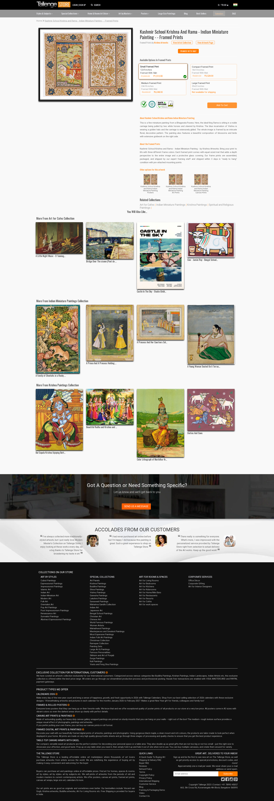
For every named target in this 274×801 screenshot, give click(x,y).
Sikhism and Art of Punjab (102, 655)
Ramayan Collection (99, 643)
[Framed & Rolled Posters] (68, 705)
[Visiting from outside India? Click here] (107, 672)
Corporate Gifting (196, 583)
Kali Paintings (96, 661)
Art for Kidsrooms (147, 589)
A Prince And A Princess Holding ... (101, 363)
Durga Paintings (97, 658)
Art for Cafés (145, 601)
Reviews (143, 766)
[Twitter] (223, 780)
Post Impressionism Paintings (55, 610)
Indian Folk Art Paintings (101, 637)
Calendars (219, 13)
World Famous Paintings (101, 622)
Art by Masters (125, 13)
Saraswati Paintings (99, 601)
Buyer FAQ (144, 763)
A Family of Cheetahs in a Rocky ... (51, 375)
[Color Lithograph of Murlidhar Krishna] (160, 423)
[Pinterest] (236, 780)
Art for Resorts (146, 598)
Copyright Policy (146, 775)
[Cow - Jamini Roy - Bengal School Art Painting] (211, 240)
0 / (222, 4)
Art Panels (95, 580)
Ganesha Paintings (98, 595)
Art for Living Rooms (149, 580)
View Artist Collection (182, 42)
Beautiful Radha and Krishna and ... (101, 427)
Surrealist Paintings (50, 616)
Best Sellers (201, 13)
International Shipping (149, 781)
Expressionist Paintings (51, 583)
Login (74, 4)
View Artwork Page (205, 42)
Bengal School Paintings (101, 613)
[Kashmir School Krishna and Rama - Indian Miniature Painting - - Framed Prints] (86, 64)
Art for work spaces (148, 604)
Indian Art (45, 592)
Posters (144, 13)
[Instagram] (231, 780)
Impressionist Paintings (52, 586)
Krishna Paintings (197, 204)
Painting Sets (96, 646)
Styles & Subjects (43, 13)
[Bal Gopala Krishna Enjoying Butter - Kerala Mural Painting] (59, 419)
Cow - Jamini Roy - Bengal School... (202, 260)
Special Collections (69, 13)
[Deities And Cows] (211, 410)
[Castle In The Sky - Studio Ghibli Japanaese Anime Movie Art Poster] (160, 255)
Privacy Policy (145, 778)
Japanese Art (96, 610)
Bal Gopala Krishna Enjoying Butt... (50, 452)
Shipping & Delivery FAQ (150, 760)
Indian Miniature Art (50, 595)
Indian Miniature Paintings (170, 204)
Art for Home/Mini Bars (150, 592)
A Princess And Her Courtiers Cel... (152, 342)
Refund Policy (145, 769)
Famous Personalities (100, 652)
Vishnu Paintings (97, 592)
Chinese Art (95, 619)
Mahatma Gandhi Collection (103, 604)
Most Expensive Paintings (102, 634)
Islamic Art (46, 589)
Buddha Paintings (98, 586)
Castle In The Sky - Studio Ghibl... (151, 291)
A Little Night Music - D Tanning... (50, 256)
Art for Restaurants (148, 595)
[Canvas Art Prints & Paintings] (74, 716)
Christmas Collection (100, 640)
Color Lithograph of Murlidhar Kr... (152, 459)
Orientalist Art (47, 604)
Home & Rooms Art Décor (98, 13)
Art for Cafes (147, 204)
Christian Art (96, 616)
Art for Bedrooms (147, 583)
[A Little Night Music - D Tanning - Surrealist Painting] (59, 238)
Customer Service (147, 784)
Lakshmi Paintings (98, 598)
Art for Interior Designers (200, 586)
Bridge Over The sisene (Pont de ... (101, 261)
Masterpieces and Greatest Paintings (107, 631)
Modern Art (46, 598)
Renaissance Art (48, 613)
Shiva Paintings (97, 589)
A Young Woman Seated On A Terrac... (203, 366)
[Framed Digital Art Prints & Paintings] (83, 729)
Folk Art (44, 601)
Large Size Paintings (166, 13)
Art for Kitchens (146, 586)
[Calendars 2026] (57, 694)
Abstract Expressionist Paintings (56, 619)
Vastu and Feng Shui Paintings (104, 664)
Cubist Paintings (48, 580)
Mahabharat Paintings (100, 628)
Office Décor (194, 580)
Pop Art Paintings (49, 607)
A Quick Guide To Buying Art (152, 757)
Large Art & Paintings (100, 649)
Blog (186, 13)
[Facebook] (227, 780)
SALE (234, 13)
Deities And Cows (195, 433)
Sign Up (82, 4)
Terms (142, 772)
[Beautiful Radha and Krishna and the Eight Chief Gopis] (109, 407)
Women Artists (97, 625)
